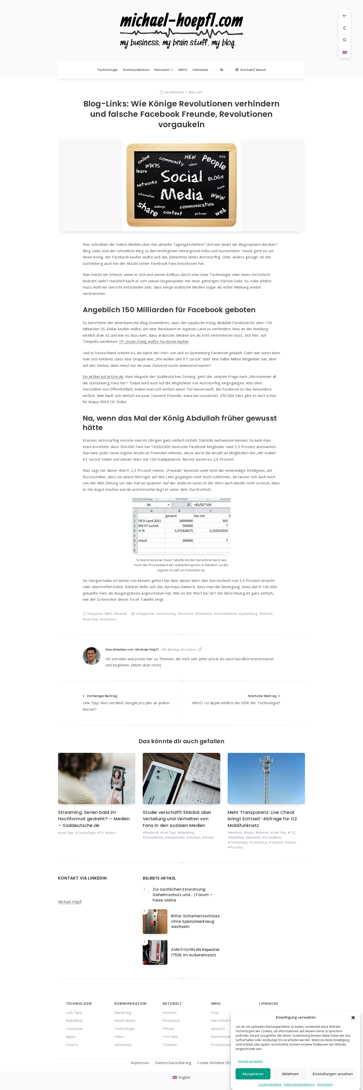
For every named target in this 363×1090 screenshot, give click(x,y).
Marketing (187, 832)
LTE (292, 832)
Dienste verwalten (250, 1061)
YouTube (236, 847)
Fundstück (205, 614)
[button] (353, 1017)
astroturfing (167, 614)
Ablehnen (290, 1073)
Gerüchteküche (226, 614)
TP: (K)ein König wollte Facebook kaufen (154, 341)
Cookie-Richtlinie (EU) (214, 1062)
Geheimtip (123, 1044)
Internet (267, 614)
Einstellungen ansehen (333, 1073)
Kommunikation (136, 69)
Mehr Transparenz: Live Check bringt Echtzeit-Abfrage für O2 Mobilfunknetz (262, 818)
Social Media (154, 837)
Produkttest (273, 837)
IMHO (182, 69)
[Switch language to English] (345, 52)
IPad (215, 1012)
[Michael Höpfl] (92, 656)
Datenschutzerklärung (299, 1084)
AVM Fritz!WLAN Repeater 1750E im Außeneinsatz (195, 952)
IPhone (168, 1028)
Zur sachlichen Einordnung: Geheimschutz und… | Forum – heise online (182, 895)
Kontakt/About (253, 69)
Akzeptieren (253, 1073)
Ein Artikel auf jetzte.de (103, 376)
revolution (109, 619)
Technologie (107, 69)
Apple (71, 1036)
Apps (250, 832)
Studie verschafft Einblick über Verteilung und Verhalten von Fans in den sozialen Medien (177, 818)
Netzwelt (162, 69)
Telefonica (259, 842)
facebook (186, 614)
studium (195, 837)
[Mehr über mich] (146, 664)
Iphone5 (218, 1028)
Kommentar (221, 1036)
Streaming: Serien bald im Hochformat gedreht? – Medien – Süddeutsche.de (94, 818)
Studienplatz (176, 837)
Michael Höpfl (70, 901)
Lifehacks (200, 69)
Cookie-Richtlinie (270, 1084)
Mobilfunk (237, 837)
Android (236, 832)
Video (112, 833)
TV (101, 833)
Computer (74, 1028)
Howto (72, 1044)
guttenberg (249, 614)
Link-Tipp (91, 619)
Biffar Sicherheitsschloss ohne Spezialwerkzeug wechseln (195, 921)
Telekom (277, 842)
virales (209, 837)
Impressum (325, 1084)
